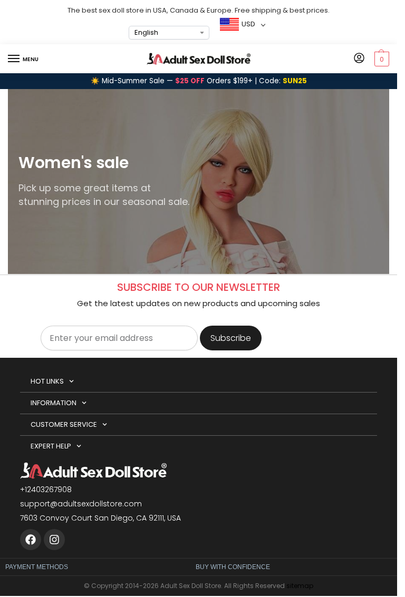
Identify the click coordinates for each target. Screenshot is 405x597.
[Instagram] (54, 539)
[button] (380, 59)
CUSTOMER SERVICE (64, 424)
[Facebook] (30, 539)
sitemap (299, 585)
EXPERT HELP (51, 446)
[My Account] (359, 59)
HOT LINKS (47, 381)
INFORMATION (53, 403)
